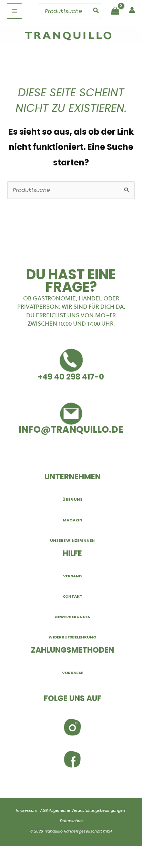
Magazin (72, 520)
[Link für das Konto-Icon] (132, 10)
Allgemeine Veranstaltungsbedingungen (87, 810)
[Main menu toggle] (14, 11)
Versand (72, 576)
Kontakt (72, 596)
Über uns (72, 499)
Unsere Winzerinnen (72, 540)
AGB (44, 810)
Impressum (26, 810)
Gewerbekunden (72, 616)
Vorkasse (72, 672)
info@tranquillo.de (71, 429)
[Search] (96, 11)
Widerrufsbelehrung (73, 637)
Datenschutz (71, 821)
